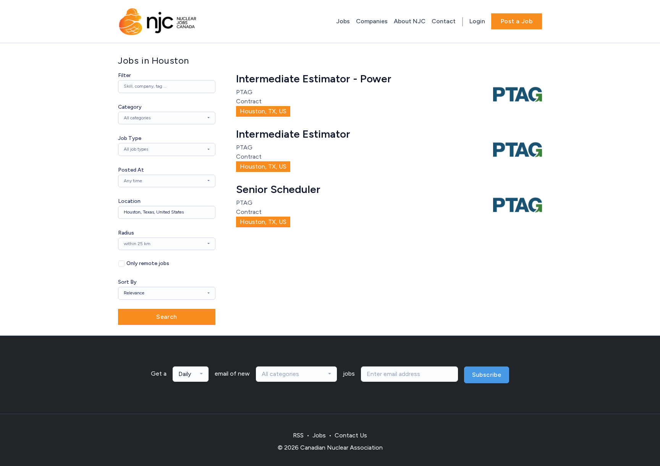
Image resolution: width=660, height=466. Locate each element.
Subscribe (486, 374)
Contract (249, 101)
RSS (298, 435)
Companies (372, 21)
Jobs (343, 21)
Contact (444, 21)
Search (166, 316)
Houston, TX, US (263, 111)
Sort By (127, 282)
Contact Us (351, 435)
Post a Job (516, 21)
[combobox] (166, 118)
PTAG (244, 92)
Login (477, 21)
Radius (126, 233)
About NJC (409, 21)
